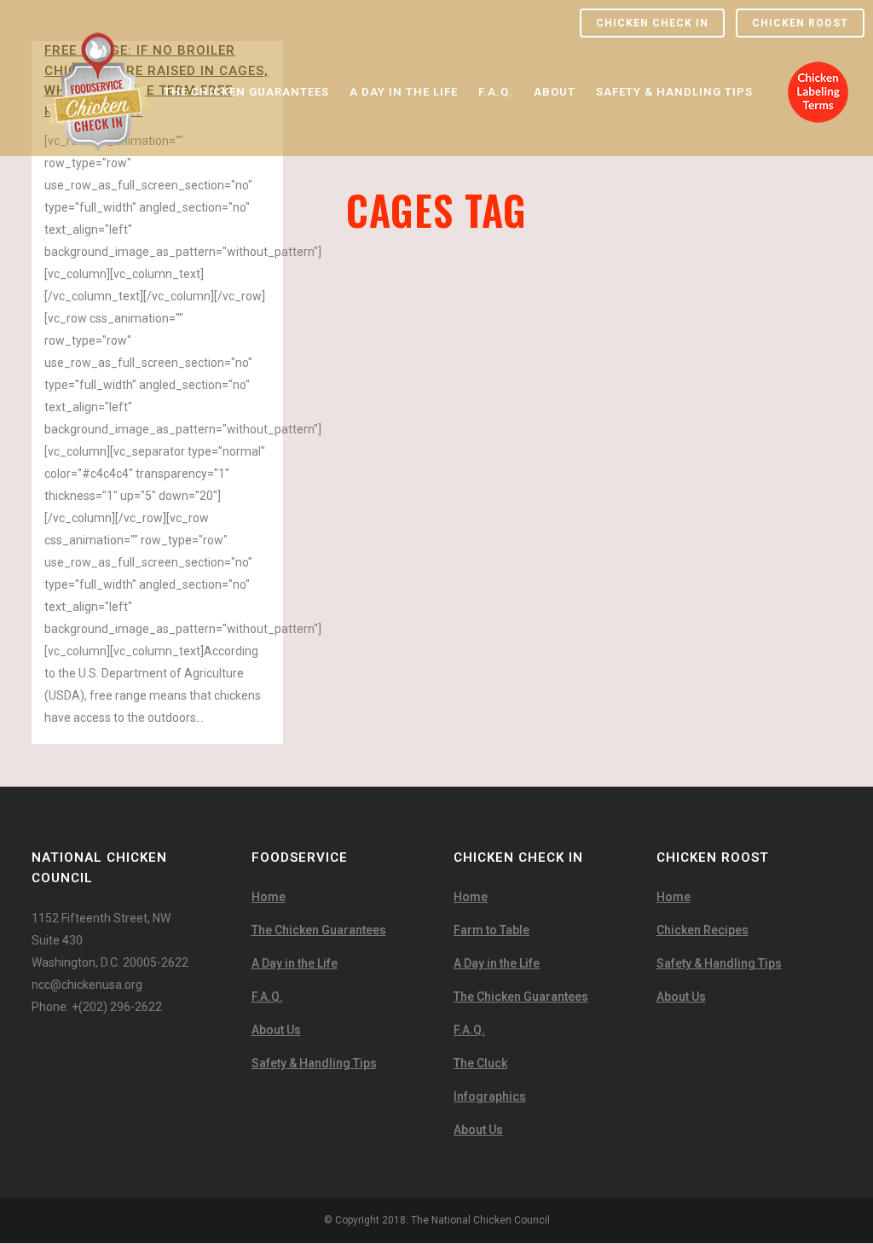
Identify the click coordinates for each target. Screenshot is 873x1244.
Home (268, 897)
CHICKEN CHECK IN (652, 23)
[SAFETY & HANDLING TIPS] (674, 43)
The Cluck (480, 1063)
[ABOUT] (554, 43)
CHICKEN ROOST (800, 23)
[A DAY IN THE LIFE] (403, 43)
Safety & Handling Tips (314, 1063)
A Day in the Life (294, 963)
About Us (276, 1030)
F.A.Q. (267, 996)
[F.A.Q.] (495, 43)
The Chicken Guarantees (318, 930)
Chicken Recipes (702, 930)
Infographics (490, 1096)
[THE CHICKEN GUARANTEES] (246, 43)
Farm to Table (491, 930)
